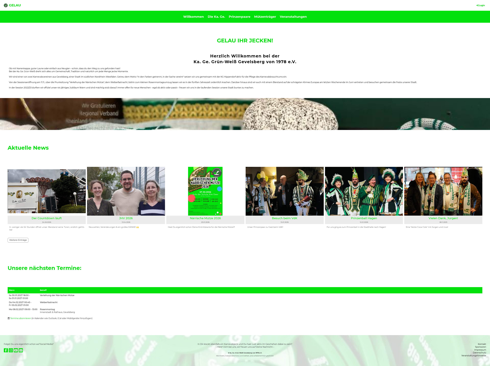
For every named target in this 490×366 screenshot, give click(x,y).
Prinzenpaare (239, 17)
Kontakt (482, 344)
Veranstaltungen (293, 17)
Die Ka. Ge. (216, 17)
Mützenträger (265, 17)
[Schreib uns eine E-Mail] (21, 350)
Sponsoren (480, 347)
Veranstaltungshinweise (473, 355)
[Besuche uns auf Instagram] (11, 350)
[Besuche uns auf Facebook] (6, 350)
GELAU (15, 5)
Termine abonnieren (20, 318)
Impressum (480, 350)
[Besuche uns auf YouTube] (16, 350)
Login (482, 5)
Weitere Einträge (18, 240)
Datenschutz (479, 352)
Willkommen (193, 17)
